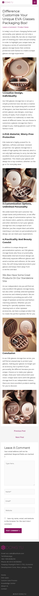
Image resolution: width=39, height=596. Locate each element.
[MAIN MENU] (34, 2)
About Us (4, 586)
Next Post (19, 437)
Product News (23, 27)
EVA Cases (5, 578)
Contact (4, 589)
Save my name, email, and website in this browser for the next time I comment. (19, 521)
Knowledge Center (8, 583)
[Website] (19, 511)
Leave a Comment (9, 27)
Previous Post (20, 431)
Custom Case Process (9, 580)
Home (3, 575)
